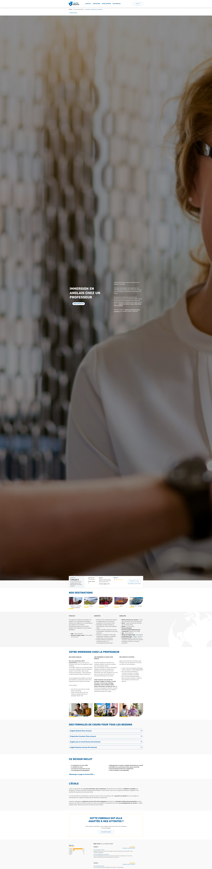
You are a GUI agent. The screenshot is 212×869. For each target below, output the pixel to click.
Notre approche (106, 3)
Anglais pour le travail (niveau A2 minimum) (85, 742)
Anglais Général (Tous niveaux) (81, 731)
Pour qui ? (88, 3)
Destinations (96, 3)
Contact (138, 3)
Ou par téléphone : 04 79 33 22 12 (134, 583)
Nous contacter (79, 303)
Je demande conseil (106, 831)
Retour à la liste (74, 12)
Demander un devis (134, 581)
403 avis (116, 577)
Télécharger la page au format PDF (81, 774)
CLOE (139, 636)
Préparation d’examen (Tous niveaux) (83, 736)
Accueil (70, 9)
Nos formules (117, 3)
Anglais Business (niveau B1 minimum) (83, 747)
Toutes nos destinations (79, 9)
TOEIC (134, 636)
